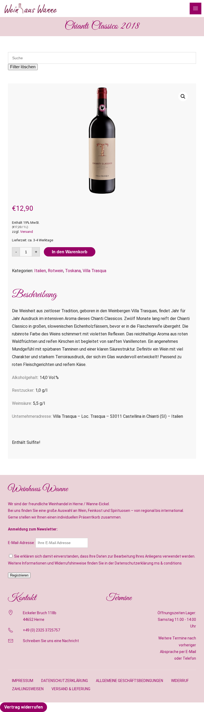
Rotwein (55, 270)
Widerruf (180, 681)
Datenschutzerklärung (64, 681)
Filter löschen (23, 67)
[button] (183, 96)
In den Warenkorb (69, 252)
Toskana (73, 270)
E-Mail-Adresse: (22, 543)
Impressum (22, 681)
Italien (40, 270)
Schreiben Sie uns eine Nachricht (51, 641)
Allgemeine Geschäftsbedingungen (129, 681)
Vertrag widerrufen (23, 707)
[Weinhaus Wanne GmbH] (30, 8)
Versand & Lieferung (71, 689)
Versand (26, 232)
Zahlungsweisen (28, 689)
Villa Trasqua (94, 270)
